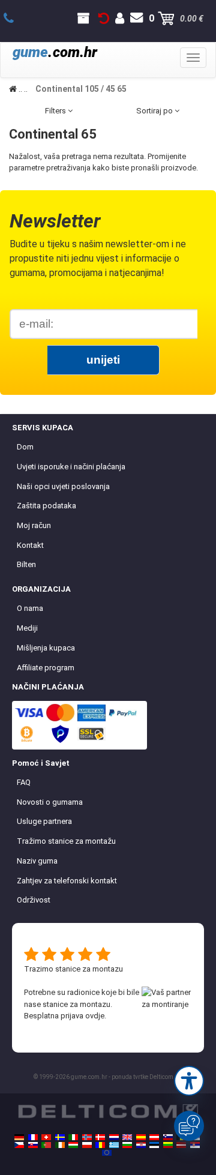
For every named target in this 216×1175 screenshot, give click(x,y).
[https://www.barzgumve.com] (127, 1145)
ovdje (94, 1015)
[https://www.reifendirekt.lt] (168, 1145)
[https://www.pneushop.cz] (19, 1145)
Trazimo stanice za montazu (73, 968)
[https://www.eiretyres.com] (60, 1145)
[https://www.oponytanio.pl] (87, 1145)
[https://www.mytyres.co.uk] (127, 1137)
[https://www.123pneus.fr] (33, 1137)
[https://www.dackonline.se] (60, 1137)
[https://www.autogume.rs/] (195, 1145)
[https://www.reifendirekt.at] (154, 1137)
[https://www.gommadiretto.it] (73, 1137)
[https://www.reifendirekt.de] (19, 1137)
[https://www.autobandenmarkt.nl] (114, 1137)
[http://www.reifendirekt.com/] (107, 1153)
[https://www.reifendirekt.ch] (46, 1137)
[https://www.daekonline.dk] (100, 1137)
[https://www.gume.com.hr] (141, 1145)
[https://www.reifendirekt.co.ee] (154, 1145)
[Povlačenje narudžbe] (103, 18)
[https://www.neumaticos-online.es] (141, 1137)
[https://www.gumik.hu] (73, 1145)
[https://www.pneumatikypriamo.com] (33, 1145)
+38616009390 (15, 18)
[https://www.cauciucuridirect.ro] (100, 1145)
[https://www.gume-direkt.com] (168, 1137)
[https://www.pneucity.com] (46, 1145)
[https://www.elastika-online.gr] (114, 1145)
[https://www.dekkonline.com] (87, 1137)
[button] (189, 1081)
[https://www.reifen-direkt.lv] (181, 1145)
